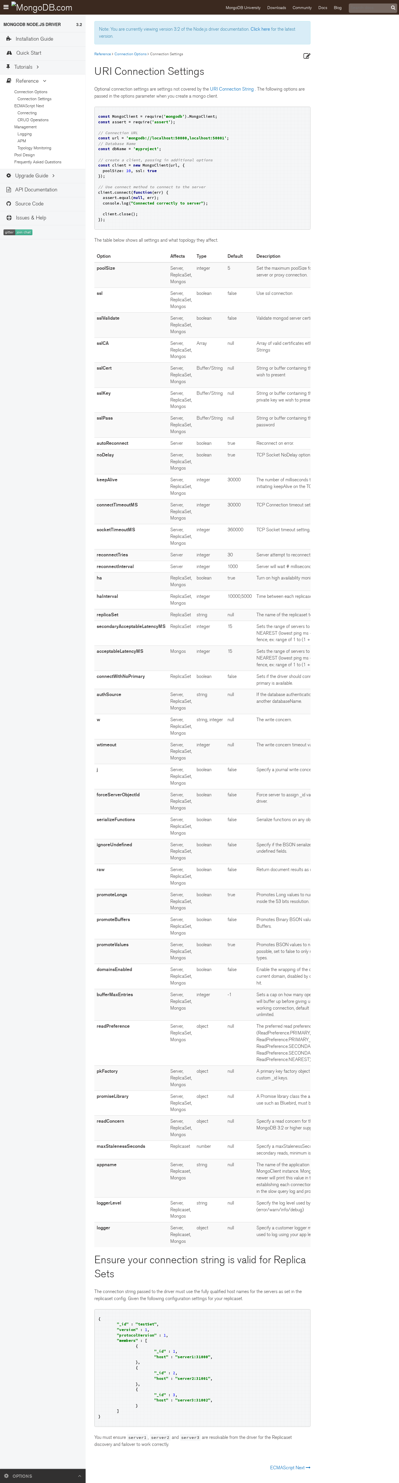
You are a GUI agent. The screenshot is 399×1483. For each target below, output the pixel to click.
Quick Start (28, 53)
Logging (24, 133)
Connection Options (131, 54)
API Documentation (35, 190)
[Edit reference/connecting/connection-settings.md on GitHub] (306, 56)
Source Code (29, 204)
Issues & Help (30, 218)
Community (302, 7)
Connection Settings (33, 98)
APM (21, 141)
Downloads (276, 7)
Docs (322, 7)
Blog (338, 7)
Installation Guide (33, 39)
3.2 (79, 24)
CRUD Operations (32, 119)
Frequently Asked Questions (37, 162)
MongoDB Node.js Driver (32, 24)
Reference (102, 54)
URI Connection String (232, 89)
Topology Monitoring (33, 148)
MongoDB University (243, 7)
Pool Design (24, 155)
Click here (260, 29)
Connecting (26, 112)
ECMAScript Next (288, 1467)
